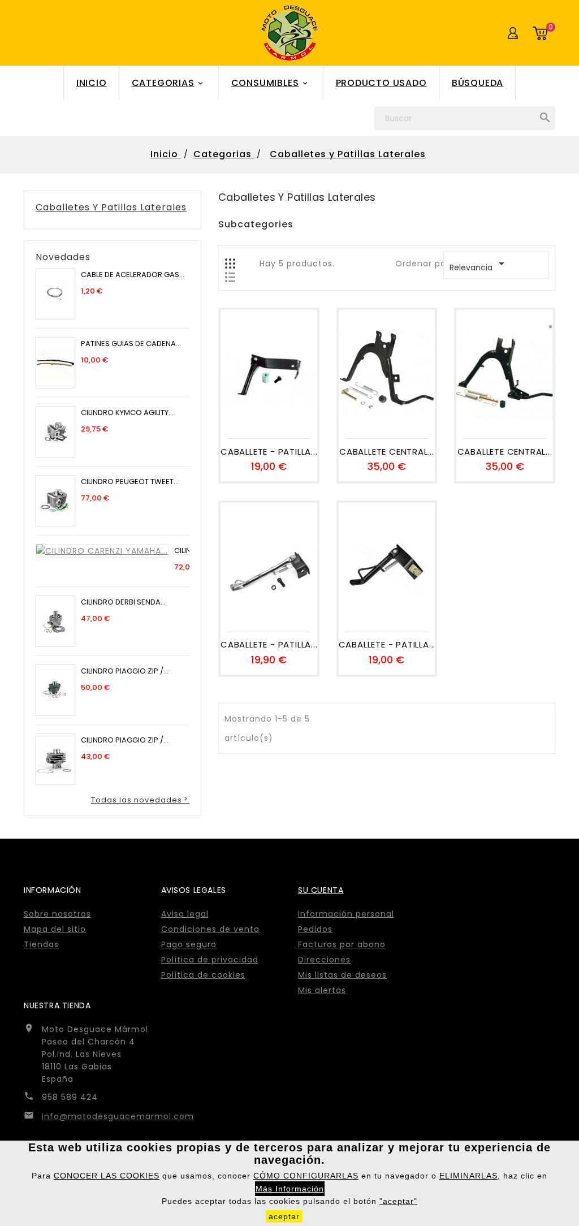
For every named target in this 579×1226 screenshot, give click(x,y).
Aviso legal (185, 913)
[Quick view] (294, 420)
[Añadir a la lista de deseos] (268, 420)
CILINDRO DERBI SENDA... (123, 602)
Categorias (168, 82)
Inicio (91, 82)
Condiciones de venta (210, 929)
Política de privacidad (209, 959)
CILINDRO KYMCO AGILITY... (127, 412)
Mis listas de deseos (342, 975)
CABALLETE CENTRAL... (386, 452)
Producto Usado (381, 82)
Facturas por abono (342, 944)
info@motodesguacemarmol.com (118, 1116)
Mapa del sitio (55, 929)
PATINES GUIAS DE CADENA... (131, 343)
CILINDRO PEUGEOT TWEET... (130, 481)
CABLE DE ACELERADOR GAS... (132, 274)
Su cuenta (320, 890)
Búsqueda (477, 82)
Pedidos (315, 929)
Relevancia (479, 265)
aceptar (284, 1216)
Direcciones (324, 959)
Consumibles (270, 82)
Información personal (346, 913)
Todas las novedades (140, 799)
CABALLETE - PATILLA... (269, 452)
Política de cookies (203, 975)
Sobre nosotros (57, 913)
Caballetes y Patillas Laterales (111, 207)
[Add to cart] (243, 420)
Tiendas (41, 944)
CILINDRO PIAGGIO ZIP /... (124, 671)
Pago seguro (189, 944)
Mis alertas (322, 990)
